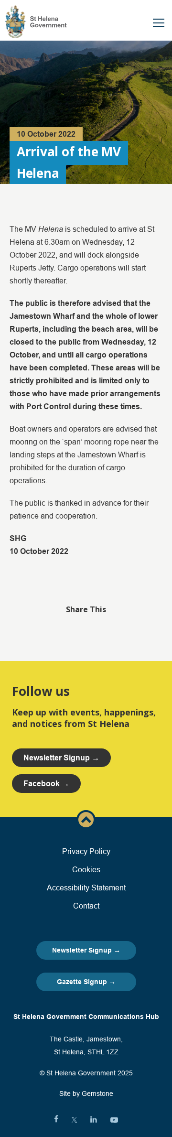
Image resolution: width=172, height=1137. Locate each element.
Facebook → (46, 783)
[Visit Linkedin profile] (93, 1120)
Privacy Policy (86, 851)
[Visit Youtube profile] (114, 1120)
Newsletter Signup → (86, 950)
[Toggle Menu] (158, 23)
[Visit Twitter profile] (74, 1120)
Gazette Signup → (86, 981)
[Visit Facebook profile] (56, 1120)
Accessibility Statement (86, 887)
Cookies (86, 869)
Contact (86, 905)
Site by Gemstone (86, 1093)
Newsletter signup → (61, 757)
